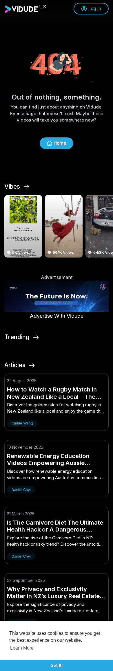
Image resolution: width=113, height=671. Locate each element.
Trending (17, 337)
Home (60, 143)
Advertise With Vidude (56, 316)
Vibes (12, 186)
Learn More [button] (22, 648)
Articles (14, 365)
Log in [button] (94, 8)
